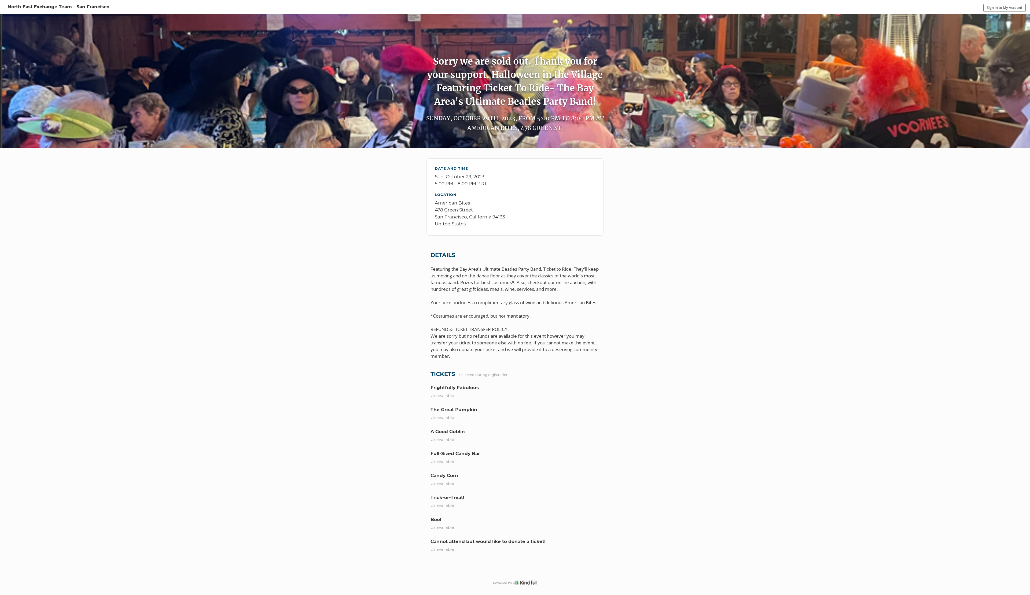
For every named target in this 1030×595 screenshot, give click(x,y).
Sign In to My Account (1004, 7)
